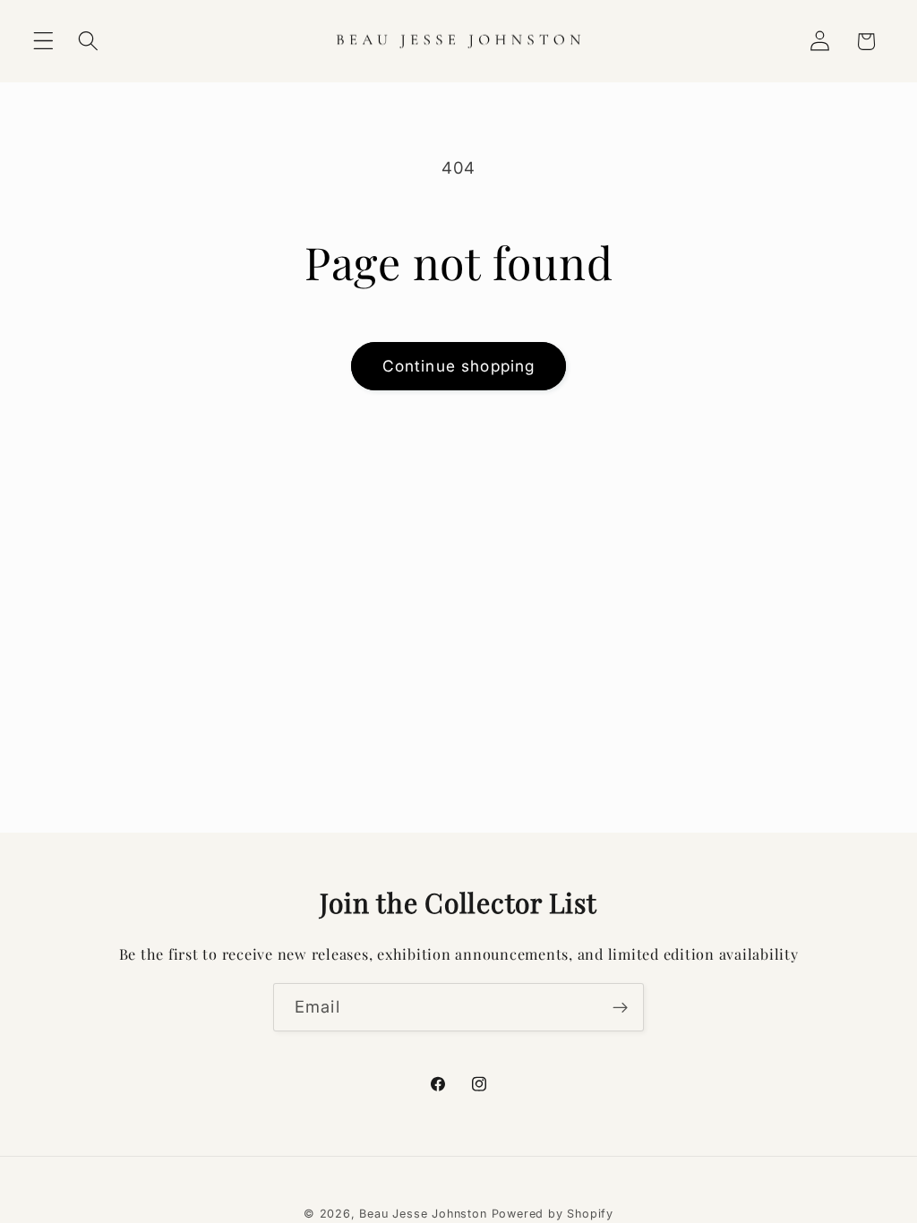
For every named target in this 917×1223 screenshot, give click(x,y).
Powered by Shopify (553, 1213)
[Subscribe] (620, 1007)
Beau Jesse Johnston (422, 1213)
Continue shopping (459, 365)
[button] (43, 41)
